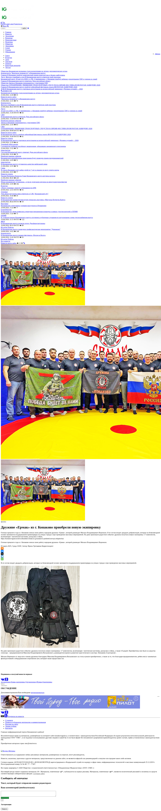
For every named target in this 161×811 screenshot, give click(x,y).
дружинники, (6, 682)
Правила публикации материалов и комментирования (25, 722)
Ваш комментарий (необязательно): (18, 787)
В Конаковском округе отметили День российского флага (22, 117)
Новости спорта (7, 138)
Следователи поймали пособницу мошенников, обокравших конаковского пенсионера (33, 146)
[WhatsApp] (2, 559)
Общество (9, 44)
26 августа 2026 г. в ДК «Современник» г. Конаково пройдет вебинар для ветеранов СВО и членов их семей (41, 111)
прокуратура (5, 150)
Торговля (8, 61)
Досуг (3, 109)
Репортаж (8, 38)
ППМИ (3, 215)
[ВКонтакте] (2, 551)
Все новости (5, 241)
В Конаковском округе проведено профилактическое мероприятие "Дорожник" (30, 229)
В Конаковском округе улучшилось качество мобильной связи (24, 164)
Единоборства (6, 210)
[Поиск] (8, 26)
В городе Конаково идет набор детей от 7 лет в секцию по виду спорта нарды (30, 170)
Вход (5, 26)
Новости (8, 34)
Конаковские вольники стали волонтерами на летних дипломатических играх (30, 93)
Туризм (8, 50)
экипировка (20, 682)
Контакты (9, 728)
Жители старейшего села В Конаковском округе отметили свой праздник (28, 105)
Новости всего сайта (8, 97)
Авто (7, 60)
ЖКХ (3, 221)
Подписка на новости (16, 716)
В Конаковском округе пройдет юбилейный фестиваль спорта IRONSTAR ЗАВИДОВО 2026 (36, 134)
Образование (10, 52)
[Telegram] (2, 556)
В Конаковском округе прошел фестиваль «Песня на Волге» (23, 235)
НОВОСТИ (7, 91)
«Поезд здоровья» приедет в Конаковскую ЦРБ (18, 188)
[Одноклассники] (2, 548)
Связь (3, 168)
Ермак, (13, 682)
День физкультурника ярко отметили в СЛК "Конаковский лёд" (25, 194)
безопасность (6, 103)
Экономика (9, 46)
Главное (8, 32)
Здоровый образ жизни (9, 144)
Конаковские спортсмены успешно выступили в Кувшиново (23, 206)
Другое (8, 67)
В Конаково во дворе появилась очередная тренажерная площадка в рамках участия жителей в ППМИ (39, 211)
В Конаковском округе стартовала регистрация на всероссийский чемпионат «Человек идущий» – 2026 (40, 140)
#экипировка (47, 682)
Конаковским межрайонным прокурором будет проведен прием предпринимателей (32, 158)
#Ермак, (39, 682)
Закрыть (4, 809)
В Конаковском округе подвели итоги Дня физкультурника (23, 223)
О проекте (9, 720)
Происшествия (10, 40)
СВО (3, 115)
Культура (8, 58)
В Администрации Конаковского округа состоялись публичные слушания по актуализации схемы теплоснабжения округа (47, 217)
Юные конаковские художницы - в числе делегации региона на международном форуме (34, 182)
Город (7, 56)
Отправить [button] (5, 798)
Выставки (4, 204)
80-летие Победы (7, 227)
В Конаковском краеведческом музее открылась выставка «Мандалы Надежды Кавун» (33, 200)
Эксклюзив (9, 36)
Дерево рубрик (10, 726)
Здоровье (4, 192)
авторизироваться (37, 692)
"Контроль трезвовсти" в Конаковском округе (18, 99)
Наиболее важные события (11, 121)
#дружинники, (30, 682)
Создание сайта (39, 774)
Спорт (7, 48)
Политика (9, 42)
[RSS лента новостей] (5, 716)
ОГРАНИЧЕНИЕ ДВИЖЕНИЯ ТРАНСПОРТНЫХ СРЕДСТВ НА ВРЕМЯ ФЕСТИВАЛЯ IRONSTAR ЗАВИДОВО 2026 (46, 128)
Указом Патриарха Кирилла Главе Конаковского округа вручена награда (28, 176)
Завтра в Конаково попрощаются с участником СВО (20, 123)
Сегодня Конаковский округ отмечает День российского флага (24, 152)
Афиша (157, 54)
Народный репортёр (12, 65)
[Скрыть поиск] (28, 28)
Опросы (8, 63)
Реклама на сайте (11, 724)
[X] (2, 553)
